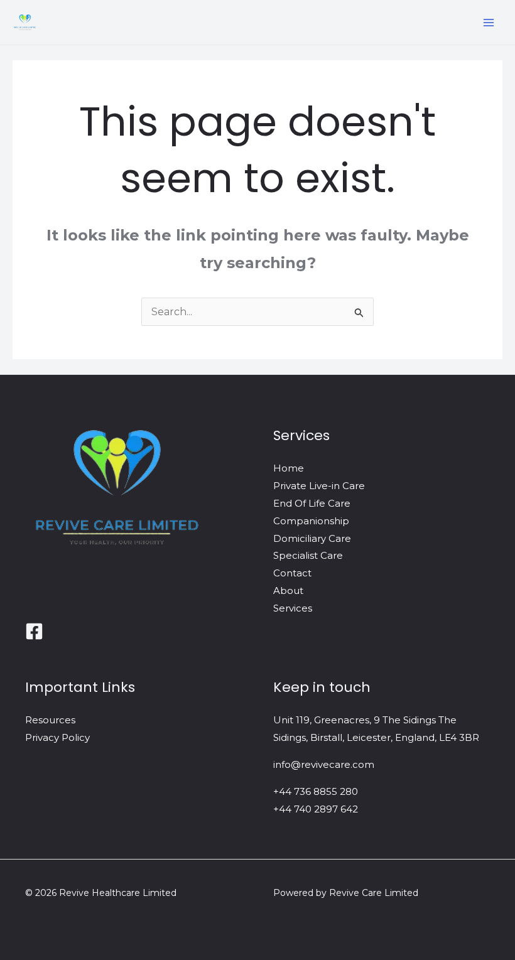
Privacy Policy (57, 737)
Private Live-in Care (319, 486)
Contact (292, 573)
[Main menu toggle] (488, 22)
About (288, 590)
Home (288, 468)
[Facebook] (34, 631)
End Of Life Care (311, 503)
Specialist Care (308, 555)
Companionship (311, 521)
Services (292, 608)
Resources (50, 720)
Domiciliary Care (312, 538)
